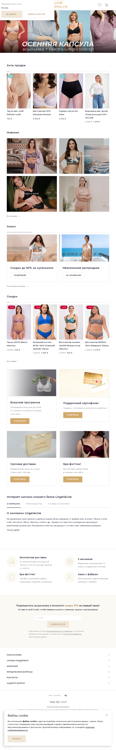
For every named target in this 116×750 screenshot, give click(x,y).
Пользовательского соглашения (59, 631)
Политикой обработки (72, 634)
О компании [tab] (13, 504)
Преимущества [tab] (34, 504)
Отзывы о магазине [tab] (59, 504)
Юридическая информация (58, 707)
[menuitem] (58, 655)
